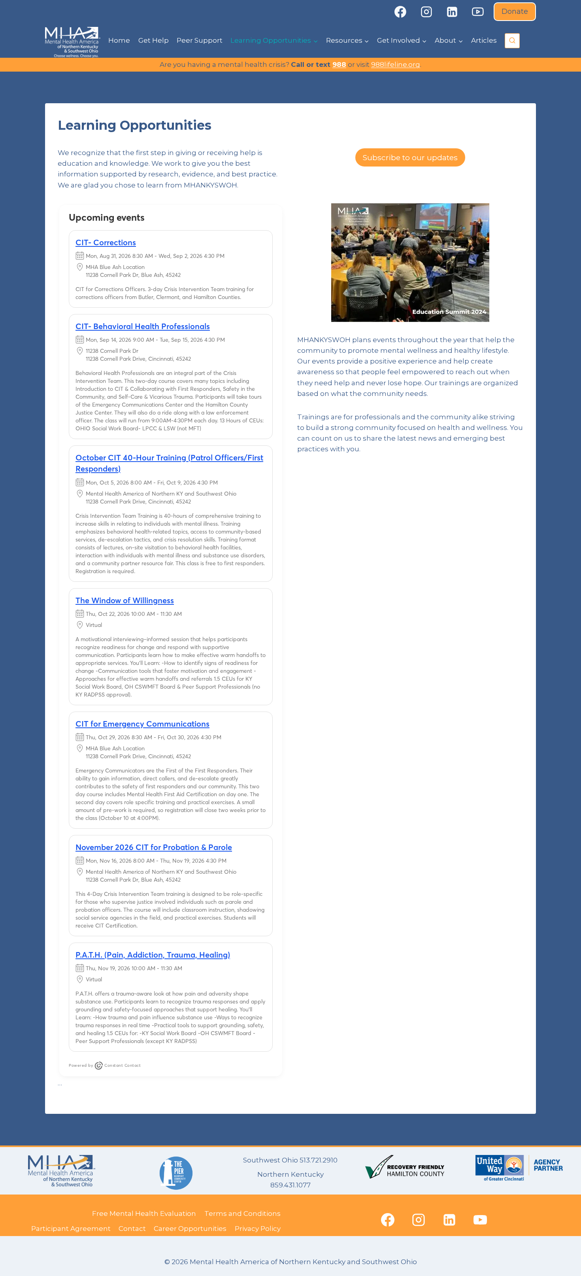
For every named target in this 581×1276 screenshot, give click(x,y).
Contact (132, 1228)
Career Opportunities (190, 1228)
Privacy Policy (258, 1228)
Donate (515, 11)
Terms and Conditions (242, 1213)
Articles (484, 40)
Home (119, 40)
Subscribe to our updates (410, 157)
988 (339, 64)
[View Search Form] (512, 40)
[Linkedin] (452, 12)
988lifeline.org (395, 64)
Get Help (153, 40)
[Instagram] (426, 12)
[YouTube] (478, 12)
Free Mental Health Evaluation (144, 1213)
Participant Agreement (71, 1228)
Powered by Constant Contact (105, 1065)
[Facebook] (400, 12)
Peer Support (200, 40)
